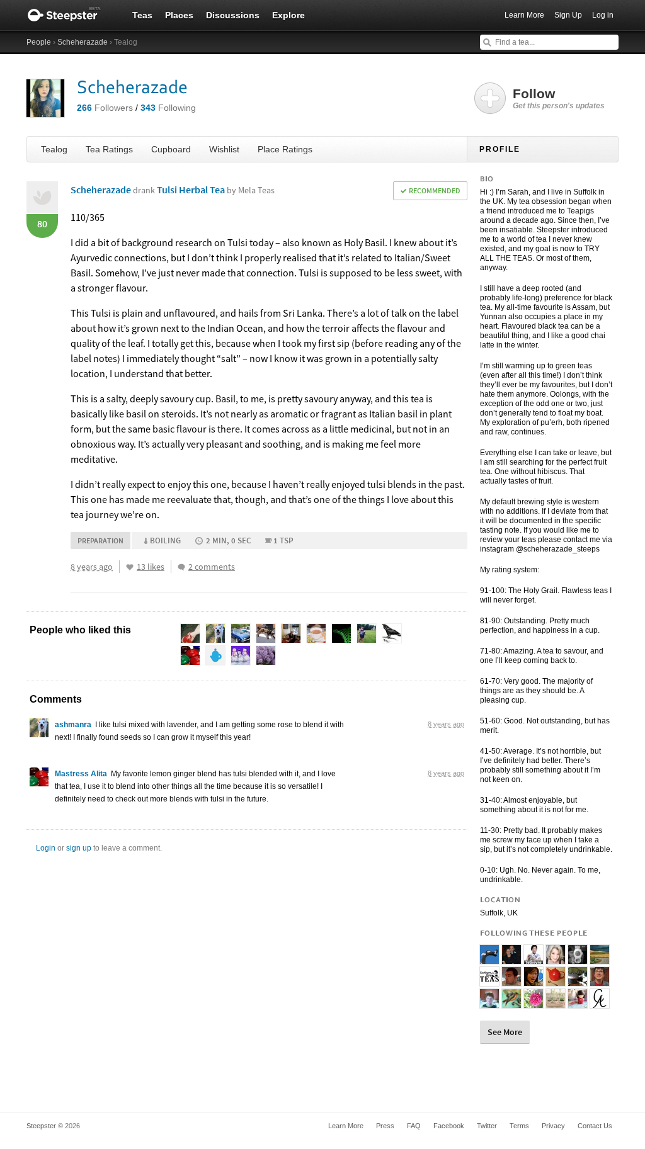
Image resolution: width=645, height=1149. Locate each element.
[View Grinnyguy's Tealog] (599, 980)
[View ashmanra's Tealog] (39, 731)
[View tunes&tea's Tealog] (511, 958)
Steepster (70, 15)
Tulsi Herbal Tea (216, 189)
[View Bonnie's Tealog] (555, 958)
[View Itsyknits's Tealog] (555, 1003)
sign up (78, 848)
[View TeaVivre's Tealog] (533, 958)
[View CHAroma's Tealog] (599, 1003)
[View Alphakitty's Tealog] (577, 958)
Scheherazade (82, 42)
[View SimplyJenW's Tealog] (555, 980)
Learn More (524, 15)
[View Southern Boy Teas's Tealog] (489, 980)
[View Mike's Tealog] (511, 980)
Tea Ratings (109, 149)
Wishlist (224, 149)
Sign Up (568, 15)
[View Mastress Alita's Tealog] (39, 780)
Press (385, 1125)
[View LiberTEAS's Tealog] (511, 1003)
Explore (288, 15)
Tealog (54, 149)
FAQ (414, 1125)
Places (179, 15)
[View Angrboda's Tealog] (489, 958)
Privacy (553, 1125)
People (38, 42)
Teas (142, 15)
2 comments (211, 566)
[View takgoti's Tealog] (533, 980)
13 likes (150, 566)
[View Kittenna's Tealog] (599, 958)
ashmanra (73, 724)
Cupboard (171, 149)
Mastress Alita (81, 773)
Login (45, 848)
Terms (519, 1125)
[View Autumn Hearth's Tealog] (577, 980)
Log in (603, 15)
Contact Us (595, 1125)
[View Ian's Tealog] (489, 1003)
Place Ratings (285, 149)
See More (505, 1032)
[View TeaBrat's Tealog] (533, 1003)
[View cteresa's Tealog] (577, 1003)
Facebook (448, 1125)
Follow (559, 98)
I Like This (130, 567)
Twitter (487, 1125)
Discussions (233, 15)
